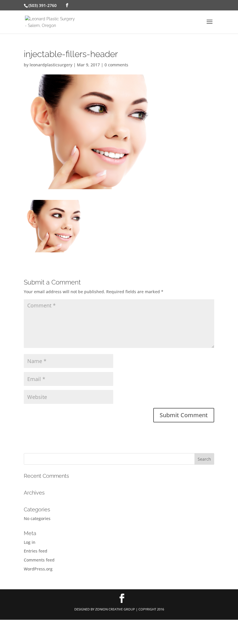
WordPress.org (38, 569)
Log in (29, 542)
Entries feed (35, 551)
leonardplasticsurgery (51, 65)
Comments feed (39, 560)
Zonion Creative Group (115, 609)
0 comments (116, 65)
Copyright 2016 (151, 609)
